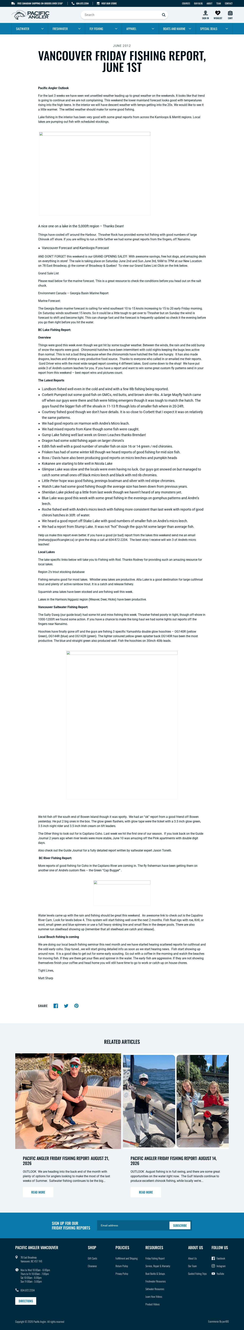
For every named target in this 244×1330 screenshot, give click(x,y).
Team (218, 3)
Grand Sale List (48, 273)
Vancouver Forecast (57, 248)
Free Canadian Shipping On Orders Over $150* (40, 3)
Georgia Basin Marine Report (89, 293)
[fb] (56, 1005)
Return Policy (122, 1266)
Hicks (111, 599)
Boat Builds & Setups (155, 1274)
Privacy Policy (122, 1274)
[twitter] (66, 1005)
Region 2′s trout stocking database (61, 572)
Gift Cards (92, 1258)
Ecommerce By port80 (218, 1321)
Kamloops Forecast (94, 248)
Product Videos (152, 1304)
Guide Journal (72, 850)
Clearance (92, 1266)
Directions (26, 1301)
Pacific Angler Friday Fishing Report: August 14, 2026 (174, 1161)
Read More (38, 1192)
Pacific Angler (40, 1321)
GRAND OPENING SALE (109, 256)
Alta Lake (142, 579)
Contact (229, 3)
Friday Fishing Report (155, 1258)
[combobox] (124, 15)
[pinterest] (76, 1005)
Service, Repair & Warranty (157, 1266)
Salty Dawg (51, 615)
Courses (186, 3)
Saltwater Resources (154, 1289)
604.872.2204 (82, 3)
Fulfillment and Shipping (127, 1258)
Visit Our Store (109, 3)
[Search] (164, 15)
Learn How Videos (153, 1296)
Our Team (192, 1266)
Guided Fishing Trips (197, 1274)
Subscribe (180, 1225)
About (209, 3)
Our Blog (198, 3)
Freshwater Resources (155, 1281)
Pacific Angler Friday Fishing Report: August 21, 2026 (66, 1161)
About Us (192, 1258)
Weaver (94, 599)
